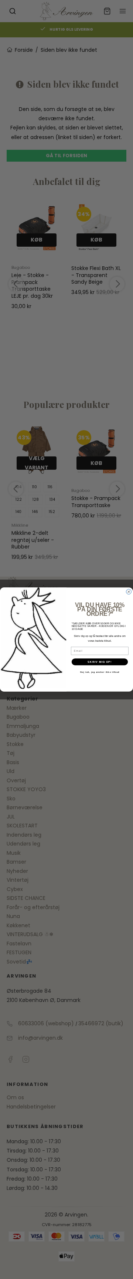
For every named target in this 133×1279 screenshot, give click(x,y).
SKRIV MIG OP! (100, 661)
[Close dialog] (129, 591)
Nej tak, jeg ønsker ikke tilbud (99, 672)
